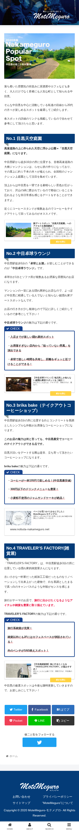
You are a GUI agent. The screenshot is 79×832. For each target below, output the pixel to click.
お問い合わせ (21, 796)
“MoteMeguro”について (57, 803)
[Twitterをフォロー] (39, 742)
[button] (70, 527)
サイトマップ (21, 803)
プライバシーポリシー (57, 796)
